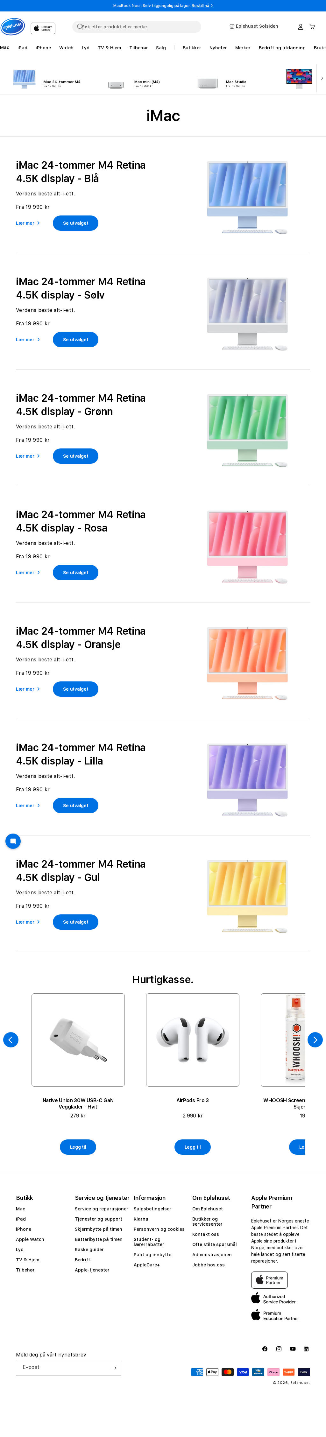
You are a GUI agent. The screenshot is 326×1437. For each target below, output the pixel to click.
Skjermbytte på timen (98, 1229)
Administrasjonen (212, 1254)
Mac (20, 1208)
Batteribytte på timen (99, 1239)
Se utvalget (76, 223)
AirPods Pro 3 (192, 1100)
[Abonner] (114, 1368)
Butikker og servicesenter (207, 1221)
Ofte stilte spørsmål (214, 1244)
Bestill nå (200, 6)
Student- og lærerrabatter (149, 1242)
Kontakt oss (205, 1234)
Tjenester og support (98, 1219)
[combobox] (136, 27)
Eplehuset (300, 1383)
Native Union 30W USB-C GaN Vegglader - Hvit (78, 1103)
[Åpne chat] (13, 841)
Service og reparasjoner (101, 1208)
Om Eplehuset (207, 1208)
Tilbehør (25, 1269)
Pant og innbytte (152, 1254)
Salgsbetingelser (152, 1208)
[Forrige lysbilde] (10, 1039)
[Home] (12, 27)
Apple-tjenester (92, 1269)
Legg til (78, 1147)
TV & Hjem (27, 1259)
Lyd (20, 1249)
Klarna (141, 1219)
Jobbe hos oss (208, 1264)
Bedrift (82, 1259)
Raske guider (89, 1249)
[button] (312, 27)
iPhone (23, 1229)
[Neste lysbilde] (320, 77)
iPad (21, 1219)
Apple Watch (30, 1239)
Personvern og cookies (159, 1229)
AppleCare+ (147, 1264)
